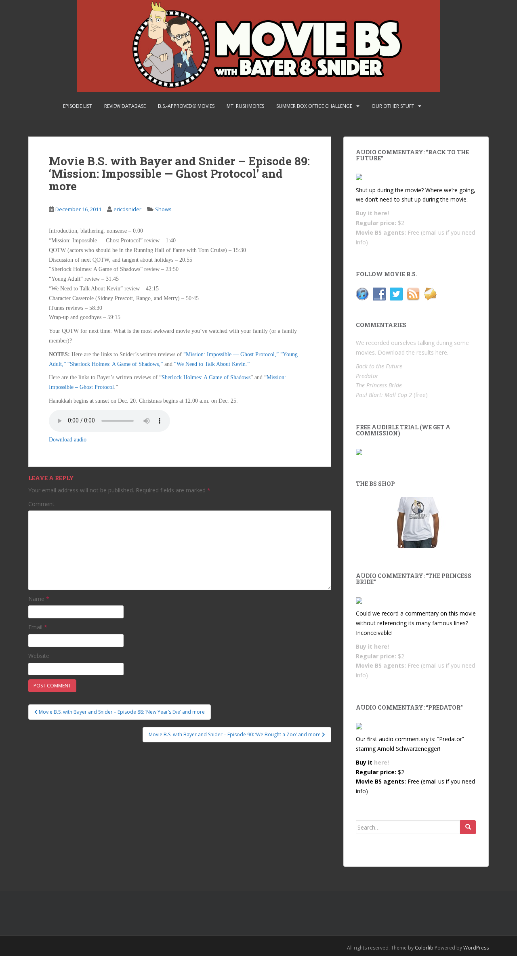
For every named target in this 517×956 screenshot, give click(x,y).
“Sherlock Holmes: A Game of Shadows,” (115, 364)
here (441, 352)
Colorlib (424, 947)
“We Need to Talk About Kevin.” (212, 364)
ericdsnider (127, 209)
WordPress (476, 947)
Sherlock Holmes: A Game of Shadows (206, 377)
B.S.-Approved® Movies (186, 106)
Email (37, 627)
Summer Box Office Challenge (314, 106)
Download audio (67, 440)
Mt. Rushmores (245, 106)
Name (38, 599)
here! (381, 213)
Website (38, 656)
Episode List (77, 106)
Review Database (125, 106)
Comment (41, 504)
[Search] (468, 827)
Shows (163, 209)
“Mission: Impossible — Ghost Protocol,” (231, 354)
